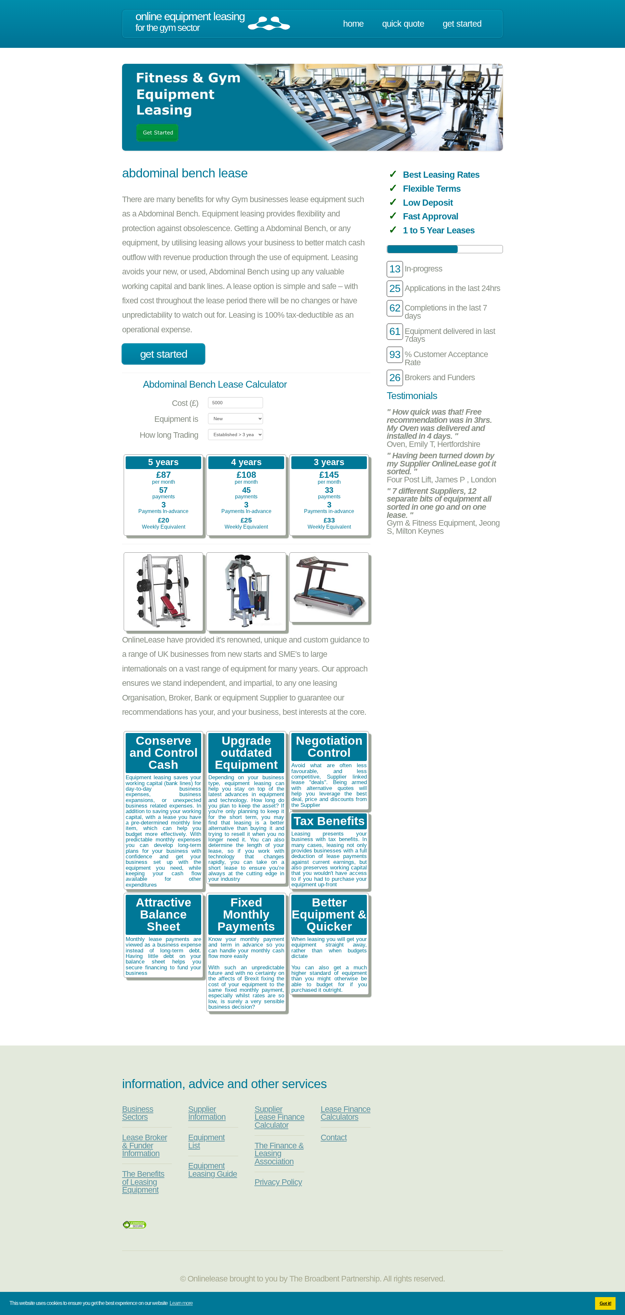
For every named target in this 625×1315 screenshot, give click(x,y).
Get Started (462, 24)
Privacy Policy (278, 1182)
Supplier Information (207, 1113)
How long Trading (169, 435)
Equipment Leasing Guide (212, 1169)
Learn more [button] (181, 1303)
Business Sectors (137, 1113)
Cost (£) (185, 403)
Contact (334, 1137)
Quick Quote (403, 24)
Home (353, 24)
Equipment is (176, 419)
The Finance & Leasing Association (279, 1153)
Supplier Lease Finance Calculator (279, 1117)
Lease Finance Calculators (345, 1113)
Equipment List (206, 1141)
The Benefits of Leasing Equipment (143, 1182)
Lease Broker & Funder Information (144, 1145)
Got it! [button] (605, 1303)
